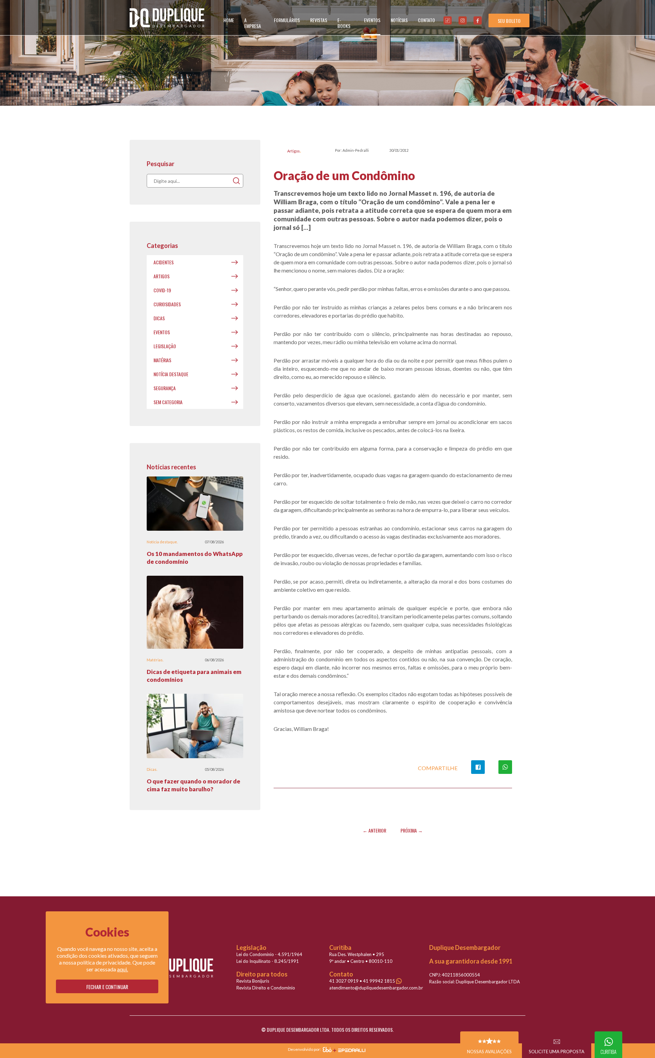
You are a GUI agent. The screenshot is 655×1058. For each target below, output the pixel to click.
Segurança (165, 388)
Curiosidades (167, 304)
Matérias (162, 360)
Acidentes (164, 262)
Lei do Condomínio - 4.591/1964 (269, 954)
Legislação (165, 346)
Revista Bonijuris (252, 981)
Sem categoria (168, 402)
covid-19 (162, 290)
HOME (228, 20)
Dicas (159, 318)
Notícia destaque (171, 374)
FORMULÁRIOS (287, 20)
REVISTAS (318, 20)
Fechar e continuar (107, 986)
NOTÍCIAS (399, 20)
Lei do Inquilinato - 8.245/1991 (267, 961)
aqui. (122, 969)
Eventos (162, 332)
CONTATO (426, 20)
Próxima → (412, 830)
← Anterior (374, 830)
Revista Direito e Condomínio (265, 987)
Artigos (293, 151)
